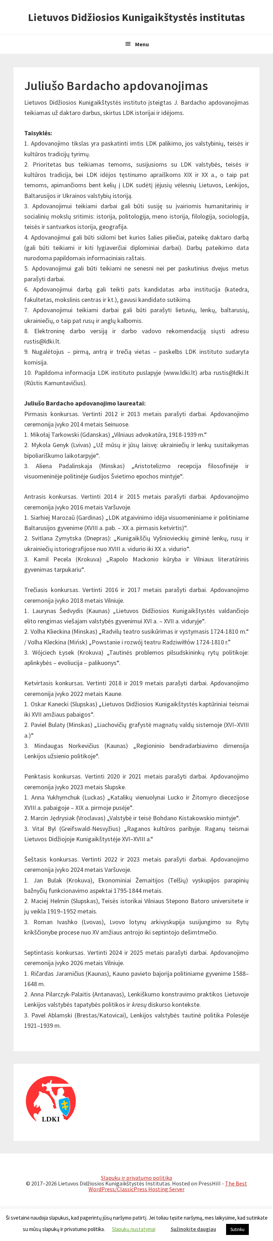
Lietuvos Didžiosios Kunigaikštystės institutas (136, 17)
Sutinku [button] (237, 1229)
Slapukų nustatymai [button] (133, 1229)
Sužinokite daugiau (193, 1229)
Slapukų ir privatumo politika (136, 1177)
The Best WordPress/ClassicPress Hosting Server (168, 1186)
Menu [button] (142, 44)
